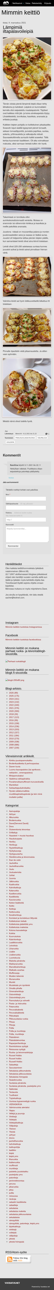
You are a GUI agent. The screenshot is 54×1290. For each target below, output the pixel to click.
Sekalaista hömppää (18, 1077)
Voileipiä (10, 442)
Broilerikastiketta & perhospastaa (24, 763)
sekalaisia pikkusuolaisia (20, 1214)
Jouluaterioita (15, 872)
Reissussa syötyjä (17, 1049)
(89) (13, 693)
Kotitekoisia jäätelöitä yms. (21, 924)
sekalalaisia (14, 1217)
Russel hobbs (15, 1058)
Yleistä (12, 1132)
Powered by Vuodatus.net (41, 1286)
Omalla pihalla (15, 988)
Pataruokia (14, 1006)
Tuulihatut (13, 1095)
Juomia (12, 878)
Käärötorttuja (15, 939)
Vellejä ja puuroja (17, 1113)
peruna (12, 1184)
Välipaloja (42, 438)
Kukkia (12, 933)
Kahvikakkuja (15, 887)
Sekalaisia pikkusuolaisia (20, 1074)
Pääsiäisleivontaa (17, 1040)
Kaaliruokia (14, 884)
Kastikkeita (14, 896)
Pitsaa (12, 1022)
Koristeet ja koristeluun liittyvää (23, 918)
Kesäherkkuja (15, 915)
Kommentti (10, 524)
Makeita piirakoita (17, 961)
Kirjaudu (47, 3)
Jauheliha (13, 863)
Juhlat (12, 875)
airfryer (12, 1135)
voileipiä (12, 1232)
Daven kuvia (14, 766)
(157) (14, 732)
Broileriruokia (15, 820)
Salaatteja (13, 1064)
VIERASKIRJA (15, 1104)
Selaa (28, 3)
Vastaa (11, 477)
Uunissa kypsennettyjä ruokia (22, 1101)
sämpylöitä (14, 1220)
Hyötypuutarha (15, 854)
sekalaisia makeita (17, 1211)
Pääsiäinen (14, 1037)
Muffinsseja (14, 973)
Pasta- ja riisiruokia (17, 1003)
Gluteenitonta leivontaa (19, 829)
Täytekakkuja (15, 1098)
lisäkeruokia (14, 1162)
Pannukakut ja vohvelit (19, 1000)
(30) (13, 714)
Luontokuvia (14, 958)
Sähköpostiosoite (19, 503)
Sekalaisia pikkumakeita (20, 1071)
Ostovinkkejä (15, 994)
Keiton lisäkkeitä (16, 903)
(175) (14, 696)
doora (11, 1138)
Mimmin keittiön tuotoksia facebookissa (23, 639)
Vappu (12, 1110)
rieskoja (12, 1199)
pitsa (11, 1190)
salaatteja (13, 1205)
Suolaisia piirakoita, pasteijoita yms (25, 1086)
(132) (14, 702)
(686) (14, 745)
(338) (14, 741)
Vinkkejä (13, 1116)
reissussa (13, 1196)
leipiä (11, 1153)
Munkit (12, 982)
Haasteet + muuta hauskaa (21, 835)
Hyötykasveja (15, 851)
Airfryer (12, 814)
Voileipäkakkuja (16, 1122)
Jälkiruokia (14, 881)
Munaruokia (14, 979)
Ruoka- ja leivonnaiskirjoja (21, 1052)
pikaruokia (13, 1187)
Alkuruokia (14, 817)
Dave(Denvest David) (19, 823)
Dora (11, 826)
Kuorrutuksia (15, 936)
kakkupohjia (14, 1147)
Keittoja (12, 909)
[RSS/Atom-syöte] (18, 1259)
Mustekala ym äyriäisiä (19, 985)
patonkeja (13, 1177)
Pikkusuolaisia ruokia (25, 438)
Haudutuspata (15, 838)
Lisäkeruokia (15, 955)
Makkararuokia (16, 964)
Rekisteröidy (37, 3)
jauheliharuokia (16, 1141)
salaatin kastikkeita (17, 1202)
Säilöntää (13, 1089)
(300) (14, 711)
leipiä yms (13, 1156)
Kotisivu (19, 514)
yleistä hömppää (16, 1242)
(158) (14, 723)
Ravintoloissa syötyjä (18, 1046)
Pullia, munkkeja (16, 1034)
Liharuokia (14, 948)
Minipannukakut (16, 775)
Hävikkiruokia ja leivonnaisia (22, 857)
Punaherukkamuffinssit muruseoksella (26, 782)
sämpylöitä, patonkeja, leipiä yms (24, 1223)
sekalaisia (13, 1208)
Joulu (11, 869)
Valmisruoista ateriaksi (19, 1107)
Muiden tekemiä (16, 976)
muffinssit (13, 1165)
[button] (23, 3)
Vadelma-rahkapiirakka (19, 779)
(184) (14, 735)
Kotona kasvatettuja (18, 930)
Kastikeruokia (15, 893)
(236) (14, 726)
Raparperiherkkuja (17, 1043)
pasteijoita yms (16, 1174)
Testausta (13, 1092)
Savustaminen (15, 1067)
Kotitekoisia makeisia (18, 927)
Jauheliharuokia (16, 866)
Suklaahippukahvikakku (19, 788)
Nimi (8, 494)
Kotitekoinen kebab (17, 921)
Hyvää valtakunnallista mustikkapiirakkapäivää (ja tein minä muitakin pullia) (25, 794)
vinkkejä (12, 1229)
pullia (11, 1193)
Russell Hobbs (15, 1061)
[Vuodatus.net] (12, 1283)
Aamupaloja (14, 811)
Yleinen (12, 1129)
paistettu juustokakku (18, 1171)
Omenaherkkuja (16, 991)
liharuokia (13, 1159)
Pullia (11, 1028)
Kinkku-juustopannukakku (20, 760)
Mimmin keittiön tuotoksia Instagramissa (23, 627)
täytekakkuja (14, 1226)
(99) (13, 720)
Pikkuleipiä (14, 1016)
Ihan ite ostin (15, 860)
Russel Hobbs (15, 1055)
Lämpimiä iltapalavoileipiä (18, 29)
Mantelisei (13, 785)
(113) (14, 717)
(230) (14, 748)
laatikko (12, 1150)
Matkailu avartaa (16, 970)
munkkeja (13, 1168)
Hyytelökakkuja (16, 848)
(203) (14, 729)
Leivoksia (13, 945)
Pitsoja (12, 1025)
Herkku (12, 842)
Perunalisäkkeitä (16, 1013)
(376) (14, 708)
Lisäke (12, 951)
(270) (14, 738)
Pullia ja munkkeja (17, 1031)
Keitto (11, 906)
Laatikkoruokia (15, 942)
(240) (14, 705)
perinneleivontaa (16, 1180)
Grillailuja (13, 832)
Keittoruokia (14, 912)
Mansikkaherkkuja (17, 967)
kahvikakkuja (15, 1144)
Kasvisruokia (15, 900)
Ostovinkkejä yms (17, 997)
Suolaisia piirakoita (17, 1083)
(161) (14, 699)
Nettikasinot (17, 3)
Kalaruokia (14, 890)
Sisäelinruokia (15, 1080)
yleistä (12, 1239)
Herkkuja (13, 845)
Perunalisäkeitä (16, 1009)
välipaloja (13, 1235)
